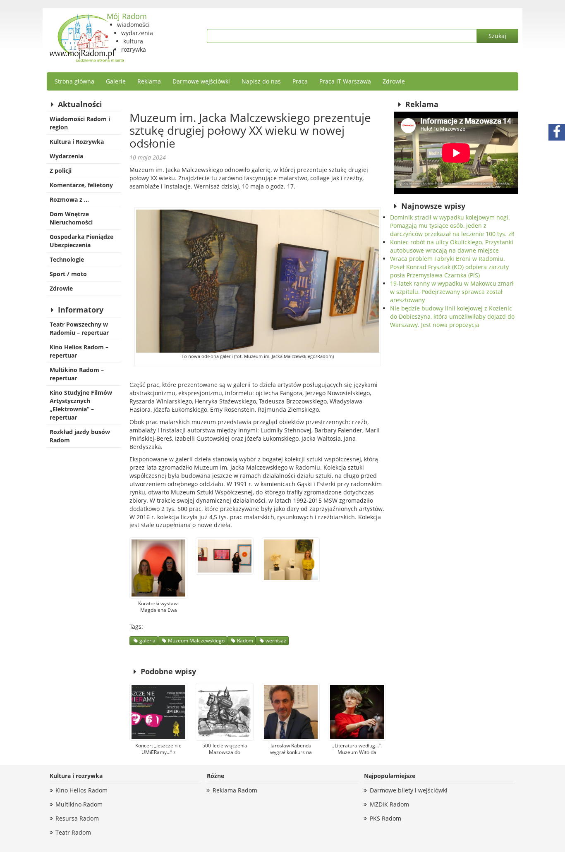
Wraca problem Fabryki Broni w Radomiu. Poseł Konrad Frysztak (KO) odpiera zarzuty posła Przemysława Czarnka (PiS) (449, 267)
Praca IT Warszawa (345, 81)
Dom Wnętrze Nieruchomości (71, 218)
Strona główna (74, 81)
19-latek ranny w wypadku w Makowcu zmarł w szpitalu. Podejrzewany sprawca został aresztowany (452, 291)
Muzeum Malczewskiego (196, 640)
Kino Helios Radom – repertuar (79, 351)
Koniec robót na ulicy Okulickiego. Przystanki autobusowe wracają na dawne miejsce (451, 246)
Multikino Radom (79, 804)
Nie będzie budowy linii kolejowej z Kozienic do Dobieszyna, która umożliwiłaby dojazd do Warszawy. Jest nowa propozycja (452, 316)
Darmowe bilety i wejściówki (409, 790)
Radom (245, 640)
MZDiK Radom (389, 804)
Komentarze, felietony (81, 185)
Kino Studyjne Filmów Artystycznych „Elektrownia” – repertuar (81, 405)
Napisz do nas (261, 81)
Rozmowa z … (69, 199)
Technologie (67, 259)
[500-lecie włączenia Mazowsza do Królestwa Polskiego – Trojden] (224, 712)
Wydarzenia (66, 156)
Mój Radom (127, 16)
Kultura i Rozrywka (77, 142)
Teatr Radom (73, 832)
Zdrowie (394, 81)
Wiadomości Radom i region (80, 123)
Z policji (61, 170)
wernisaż (276, 640)
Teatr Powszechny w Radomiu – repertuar (79, 328)
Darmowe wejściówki (201, 81)
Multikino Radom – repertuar (77, 374)
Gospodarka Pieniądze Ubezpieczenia (81, 241)
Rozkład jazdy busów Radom (80, 436)
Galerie (116, 81)
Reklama (149, 81)
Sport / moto (68, 274)
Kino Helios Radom (81, 790)
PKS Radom (385, 818)
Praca (300, 81)
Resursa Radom (77, 818)
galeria (147, 640)
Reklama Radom (235, 790)
